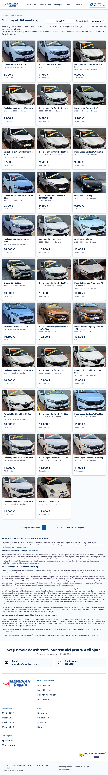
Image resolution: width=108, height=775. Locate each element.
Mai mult (78, 4)
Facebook (9, 740)
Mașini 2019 (8, 727)
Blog (39, 727)
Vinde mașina (45, 4)
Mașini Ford (43, 699)
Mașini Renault (44, 690)
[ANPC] (93, 755)
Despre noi (42, 713)
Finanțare (58, 4)
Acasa (4, 15)
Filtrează (59, 21)
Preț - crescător (96, 21)
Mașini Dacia (43, 685)
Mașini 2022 (8, 713)
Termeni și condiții (81, 767)
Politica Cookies (64, 769)
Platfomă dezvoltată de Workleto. (14, 770)
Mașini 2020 (8, 722)
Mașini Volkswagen (46, 694)
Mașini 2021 (8, 717)
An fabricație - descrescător (104, 27)
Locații (68, 4)
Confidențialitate (65, 767)
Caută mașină (30, 4)
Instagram (9, 745)
